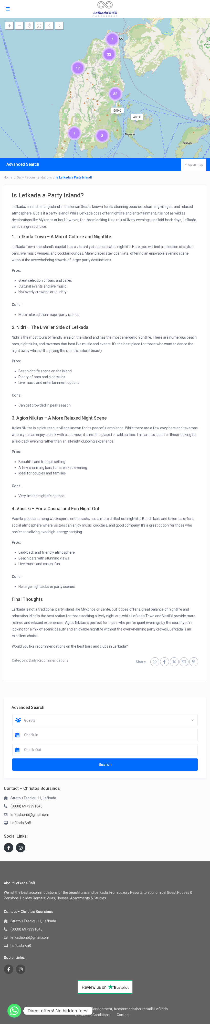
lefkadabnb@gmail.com (29, 815)
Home (8, 177)
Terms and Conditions (92, 1015)
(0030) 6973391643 (26, 806)
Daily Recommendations (34, 177)
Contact (123, 1015)
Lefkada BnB (20, 823)
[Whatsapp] (14, 1011)
